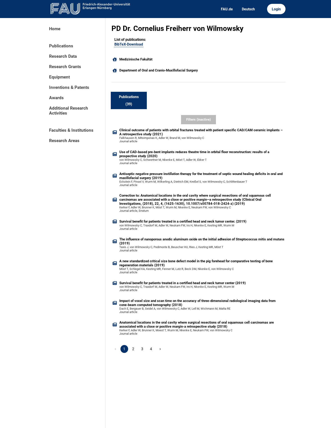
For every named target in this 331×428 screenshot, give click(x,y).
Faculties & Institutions (71, 130)
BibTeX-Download (128, 44)
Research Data (63, 56)
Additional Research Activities (68, 111)
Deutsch (248, 9)
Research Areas (64, 140)
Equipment (59, 77)
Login (276, 9)
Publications (61, 46)
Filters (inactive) (198, 119)
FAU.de (227, 9)
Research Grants (65, 66)
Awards (56, 97)
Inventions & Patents (69, 87)
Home (54, 28)
